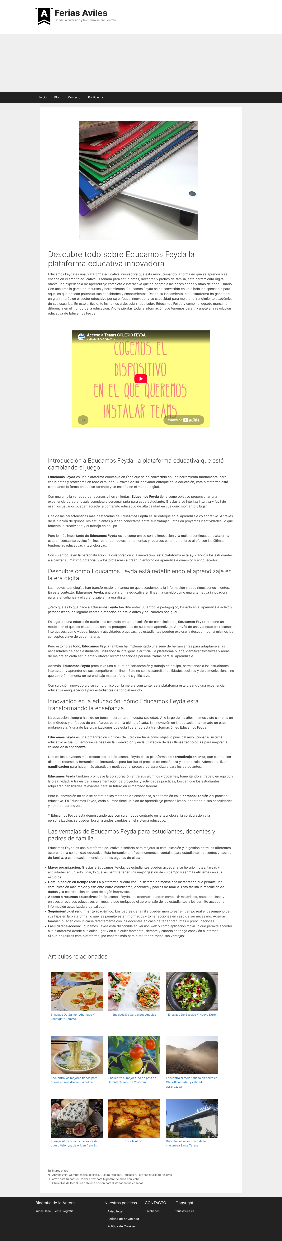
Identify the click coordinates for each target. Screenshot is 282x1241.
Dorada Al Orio (134, 1141)
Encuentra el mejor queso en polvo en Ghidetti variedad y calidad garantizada (192, 1082)
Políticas (94, 97)
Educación (129, 1174)
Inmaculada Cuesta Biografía (54, 1211)
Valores (167, 1174)
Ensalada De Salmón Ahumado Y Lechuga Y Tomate (73, 1017)
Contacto (74, 97)
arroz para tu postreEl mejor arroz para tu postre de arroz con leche (95, 1179)
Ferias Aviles (81, 12)
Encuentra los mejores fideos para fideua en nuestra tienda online (74, 1080)
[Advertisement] (141, 63)
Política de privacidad (123, 1219)
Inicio (43, 97)
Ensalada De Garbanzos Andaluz (134, 1014)
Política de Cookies (121, 1226)
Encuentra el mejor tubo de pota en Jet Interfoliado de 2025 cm (132, 1080)
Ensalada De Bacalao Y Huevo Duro (192, 1014)
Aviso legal (115, 1211)
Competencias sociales (84, 1174)
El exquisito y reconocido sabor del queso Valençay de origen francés (74, 1143)
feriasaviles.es (185, 1211)
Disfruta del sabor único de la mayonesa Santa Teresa (186, 1143)
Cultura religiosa (111, 1174)
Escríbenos (152, 1211)
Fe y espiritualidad (149, 1174)
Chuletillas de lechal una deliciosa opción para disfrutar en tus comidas (97, 1183)
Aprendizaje (59, 1174)
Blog (57, 97)
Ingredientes (60, 1170)
